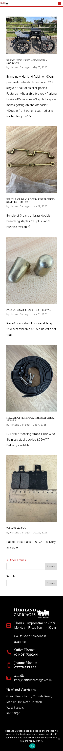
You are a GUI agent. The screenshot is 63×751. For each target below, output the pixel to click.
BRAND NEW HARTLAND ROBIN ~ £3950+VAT (26, 62)
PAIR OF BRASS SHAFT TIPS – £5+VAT (28, 310)
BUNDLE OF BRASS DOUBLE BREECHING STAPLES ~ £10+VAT (30, 201)
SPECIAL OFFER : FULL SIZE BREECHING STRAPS (30, 419)
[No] (58, 738)
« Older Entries (16, 560)
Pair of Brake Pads (16, 528)
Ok (32, 746)
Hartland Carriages (20, 67)
